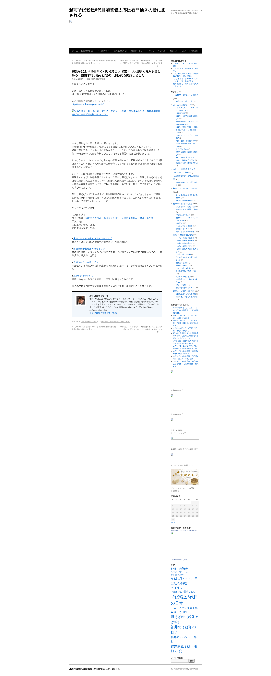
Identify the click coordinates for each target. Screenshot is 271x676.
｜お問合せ (193, 50)
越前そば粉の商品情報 (183, 235)
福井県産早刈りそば (89, 321)
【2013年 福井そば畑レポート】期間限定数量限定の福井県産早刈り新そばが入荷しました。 (94, 61)
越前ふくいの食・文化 (184, 101)
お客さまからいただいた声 (186, 207)
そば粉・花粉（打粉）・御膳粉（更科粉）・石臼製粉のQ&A (187, 129)
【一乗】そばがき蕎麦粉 (185, 238)
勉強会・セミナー (182, 229)
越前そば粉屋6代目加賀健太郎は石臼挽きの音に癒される (117, 12)
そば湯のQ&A (181, 113)
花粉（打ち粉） (181, 285)
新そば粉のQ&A (181, 149)
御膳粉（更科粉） (182, 265)
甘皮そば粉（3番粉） (184, 268)
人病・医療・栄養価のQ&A (186, 141)
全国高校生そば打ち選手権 (186, 294)
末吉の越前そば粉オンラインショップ (92, 238)
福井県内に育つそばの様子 (185, 188)
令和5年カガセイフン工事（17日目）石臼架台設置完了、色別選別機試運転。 (185, 310)
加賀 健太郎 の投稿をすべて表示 (105, 313)
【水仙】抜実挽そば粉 (184, 246)
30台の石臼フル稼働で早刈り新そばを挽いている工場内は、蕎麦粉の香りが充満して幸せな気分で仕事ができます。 (141, 63)
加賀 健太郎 (100, 79)
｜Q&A (183, 50)
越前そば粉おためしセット (186, 288)
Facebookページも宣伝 (179, 559)
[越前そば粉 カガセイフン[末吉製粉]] (179, 534)
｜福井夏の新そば (119, 50)
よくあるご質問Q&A (182, 104)
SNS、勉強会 (179, 568)
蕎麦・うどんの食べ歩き (185, 231)
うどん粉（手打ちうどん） (180, 572)
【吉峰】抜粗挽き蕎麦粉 (185, 240)
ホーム (75, 50)
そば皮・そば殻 (181, 263)
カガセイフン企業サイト (85, 262)
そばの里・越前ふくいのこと (186, 95)
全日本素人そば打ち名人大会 (187, 297)
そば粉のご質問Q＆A (183, 591)
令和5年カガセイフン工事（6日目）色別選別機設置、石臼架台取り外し (185, 323)
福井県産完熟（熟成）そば (186, 271)
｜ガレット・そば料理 (156, 50)
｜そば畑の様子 (102, 50)
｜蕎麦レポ (172, 50)
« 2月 (173, 522)
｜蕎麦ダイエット (136, 50)
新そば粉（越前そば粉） (110, 321)
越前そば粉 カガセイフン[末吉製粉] (183, 530)
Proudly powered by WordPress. (186, 669)
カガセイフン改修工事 (184, 226)
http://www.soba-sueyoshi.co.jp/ (87, 104)
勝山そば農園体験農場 (184, 200)
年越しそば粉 (179, 612)
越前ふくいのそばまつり (184, 291)
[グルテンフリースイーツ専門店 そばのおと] (185, 477)
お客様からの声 (177, 575)
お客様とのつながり (183, 215)
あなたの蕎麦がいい (83, 276)
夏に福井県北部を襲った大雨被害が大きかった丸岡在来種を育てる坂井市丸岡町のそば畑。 (185, 335)
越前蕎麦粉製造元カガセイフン (89, 248)
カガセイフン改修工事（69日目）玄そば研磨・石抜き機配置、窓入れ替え (186, 363)
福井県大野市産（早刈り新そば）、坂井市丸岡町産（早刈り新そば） (121, 218)
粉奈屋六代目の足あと (183, 203)
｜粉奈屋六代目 (87, 50)
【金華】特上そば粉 (183, 254)
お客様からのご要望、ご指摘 (187, 209)
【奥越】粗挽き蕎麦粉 (184, 243)
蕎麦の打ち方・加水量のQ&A (187, 163)
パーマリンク (125, 321)
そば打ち (179, 223)
